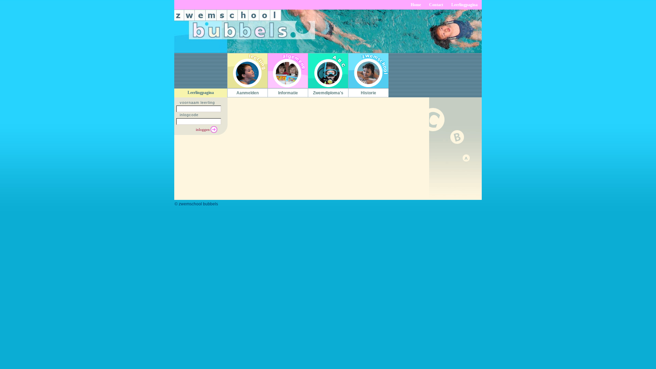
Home (416, 4)
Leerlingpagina (464, 4)
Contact (436, 4)
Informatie (288, 93)
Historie (368, 93)
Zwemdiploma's (328, 93)
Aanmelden (247, 93)
